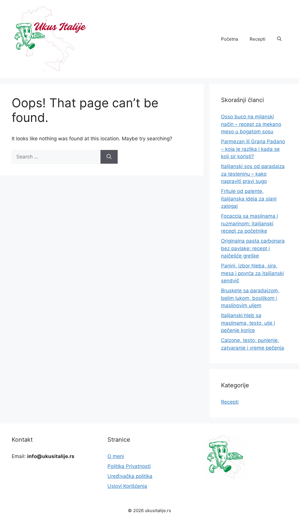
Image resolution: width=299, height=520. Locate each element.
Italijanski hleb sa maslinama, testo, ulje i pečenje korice (248, 322)
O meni (115, 456)
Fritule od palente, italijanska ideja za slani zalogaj (249, 198)
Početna (229, 39)
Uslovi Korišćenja (127, 486)
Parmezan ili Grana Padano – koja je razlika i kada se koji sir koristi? (253, 149)
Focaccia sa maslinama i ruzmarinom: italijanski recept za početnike (249, 223)
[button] (279, 39)
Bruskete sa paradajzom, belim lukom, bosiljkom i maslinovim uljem (250, 298)
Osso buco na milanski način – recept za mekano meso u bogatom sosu (251, 124)
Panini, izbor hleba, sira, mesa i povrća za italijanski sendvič (252, 273)
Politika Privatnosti (129, 466)
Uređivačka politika (129, 476)
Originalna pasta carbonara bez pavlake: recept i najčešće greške (253, 248)
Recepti (257, 39)
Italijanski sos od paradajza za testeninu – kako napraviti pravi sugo (253, 173)
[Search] (109, 157)
